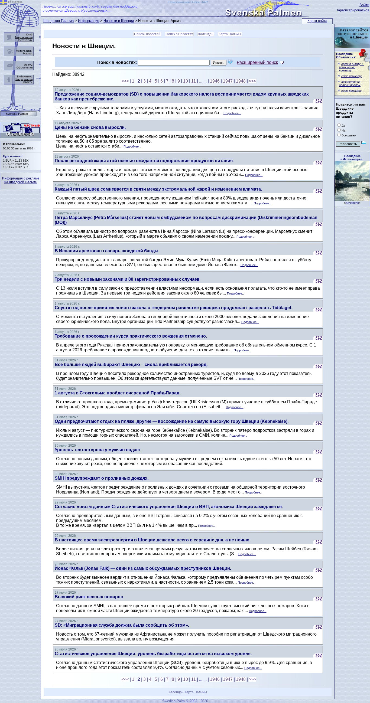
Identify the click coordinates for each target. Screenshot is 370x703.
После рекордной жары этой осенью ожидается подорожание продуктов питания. (144, 160)
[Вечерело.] (352, 199)
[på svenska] (3, 3)
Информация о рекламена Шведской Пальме (20, 180)
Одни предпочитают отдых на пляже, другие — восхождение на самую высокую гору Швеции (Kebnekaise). (171, 421)
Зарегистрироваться (352, 10)
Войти (364, 5)
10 (185, 81)
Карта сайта (317, 21)
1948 (241, 81)
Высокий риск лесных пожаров (89, 596)
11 (193, 81)
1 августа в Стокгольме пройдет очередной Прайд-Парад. (117, 393)
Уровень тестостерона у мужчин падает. (98, 449)
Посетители (25, 39)
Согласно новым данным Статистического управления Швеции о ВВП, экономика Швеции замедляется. (169, 506)
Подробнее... (232, 113)
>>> (252, 81)
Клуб (29, 34)
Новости (27, 81)
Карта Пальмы (230, 34)
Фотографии (24, 50)
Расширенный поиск (257, 62)
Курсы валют (12, 156)
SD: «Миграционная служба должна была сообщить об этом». (122, 625)
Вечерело (352, 202)
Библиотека (25, 76)
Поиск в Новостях (179, 34)
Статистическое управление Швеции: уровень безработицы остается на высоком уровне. (153, 653)
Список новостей (147, 34)
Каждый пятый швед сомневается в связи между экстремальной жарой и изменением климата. (158, 189)
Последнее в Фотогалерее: (351, 157)
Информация (88, 21)
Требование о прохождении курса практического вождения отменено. (131, 336)
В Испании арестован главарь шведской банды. (107, 250)
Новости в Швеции (118, 21)
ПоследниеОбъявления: (346, 55)
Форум (28, 64)
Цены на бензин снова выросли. (90, 127)
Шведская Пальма (58, 21)
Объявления (25, 67)
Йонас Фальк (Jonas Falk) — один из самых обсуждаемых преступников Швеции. (143, 568)
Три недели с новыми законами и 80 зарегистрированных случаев (127, 279)
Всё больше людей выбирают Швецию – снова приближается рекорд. (131, 364)
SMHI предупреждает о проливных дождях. (101, 478)
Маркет (28, 53)
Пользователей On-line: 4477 (188, 2)
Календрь (205, 34)
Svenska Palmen (17, 113)
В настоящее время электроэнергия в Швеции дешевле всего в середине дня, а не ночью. (153, 540)
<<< (125, 81)
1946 (215, 81)
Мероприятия (24, 37)
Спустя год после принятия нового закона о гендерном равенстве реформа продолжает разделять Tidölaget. (173, 307)
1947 (228, 81)
